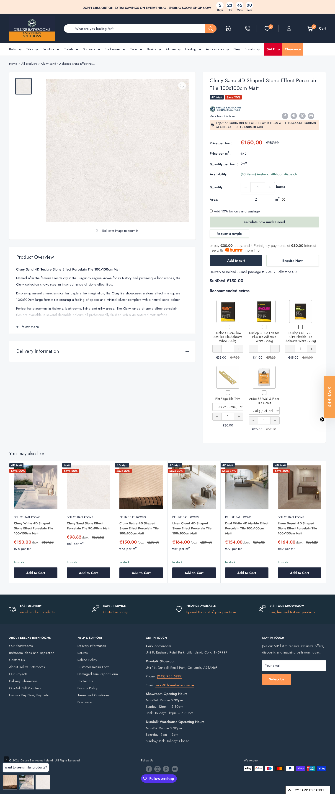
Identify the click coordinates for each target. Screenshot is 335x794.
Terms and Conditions (93, 695)
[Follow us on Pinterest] (166, 769)
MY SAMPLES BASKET (310, 790)
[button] (329, 397)
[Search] (210, 28)
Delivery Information (23, 681)
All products (29, 63)
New (237, 49)
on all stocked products (37, 612)
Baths (13, 49)
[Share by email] (311, 115)
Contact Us (17, 659)
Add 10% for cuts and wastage (236, 211)
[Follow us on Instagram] (157, 769)
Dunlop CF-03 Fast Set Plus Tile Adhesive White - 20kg (264, 337)
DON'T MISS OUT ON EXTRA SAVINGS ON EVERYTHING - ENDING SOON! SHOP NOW (146, 7)
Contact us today (115, 612)
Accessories (215, 49)
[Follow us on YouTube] (175, 769)
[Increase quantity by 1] (270, 187)
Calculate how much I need (264, 222)
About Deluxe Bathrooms (27, 666)
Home (13, 63)
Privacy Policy (87, 688)
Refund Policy (87, 659)
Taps (133, 49)
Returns (82, 652)
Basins (151, 49)
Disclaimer (85, 702)
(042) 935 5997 (169, 676)
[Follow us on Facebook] (149, 769)
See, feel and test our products (292, 612)
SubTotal (217, 280)
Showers (89, 49)
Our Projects (18, 674)
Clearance (293, 49)
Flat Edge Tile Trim (227, 398)
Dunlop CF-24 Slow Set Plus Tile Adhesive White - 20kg (228, 337)
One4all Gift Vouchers (25, 688)
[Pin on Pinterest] (294, 115)
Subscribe (276, 679)
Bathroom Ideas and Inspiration (31, 652)
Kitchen (171, 49)
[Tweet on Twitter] (302, 115)
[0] (267, 28)
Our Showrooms (21, 645)
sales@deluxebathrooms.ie (174, 685)
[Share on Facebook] (285, 115)
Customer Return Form (93, 666)
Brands (250, 49)
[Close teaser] (322, 419)
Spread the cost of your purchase (211, 612)
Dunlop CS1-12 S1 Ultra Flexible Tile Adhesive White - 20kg (301, 337)
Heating (190, 49)
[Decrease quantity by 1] (245, 187)
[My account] (289, 28)
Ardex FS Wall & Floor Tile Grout (264, 400)
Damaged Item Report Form (97, 674)
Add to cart (236, 260)
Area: (214, 199)
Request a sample (229, 233)
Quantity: (217, 187)
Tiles (29, 49)
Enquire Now (292, 260)
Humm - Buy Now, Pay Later (29, 695)
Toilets (68, 49)
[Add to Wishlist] (182, 86)
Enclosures (113, 49)
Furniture (48, 49)
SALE (271, 49)
